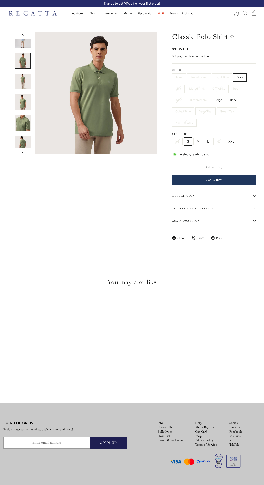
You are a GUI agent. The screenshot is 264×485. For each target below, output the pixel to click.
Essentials (144, 13)
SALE (160, 13)
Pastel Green (198, 77)
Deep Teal (205, 111)
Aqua (179, 77)
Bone (233, 100)
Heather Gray (184, 122)
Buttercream (198, 100)
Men (127, 13)
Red (235, 88)
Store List (164, 436)
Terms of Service (206, 444)
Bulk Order (165, 431)
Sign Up (108, 443)
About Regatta (204, 427)
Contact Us (165, 427)
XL (218, 141)
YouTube (235, 436)
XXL (231, 141)
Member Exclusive (181, 13)
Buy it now (214, 179)
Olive (240, 77)
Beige (218, 100)
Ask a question (186, 220)
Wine (178, 100)
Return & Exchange (170, 440)
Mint (178, 88)
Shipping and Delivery (192, 208)
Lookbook (77, 13)
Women (110, 13)
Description (183, 195)
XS (177, 141)
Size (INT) (181, 134)
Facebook (235, 431)
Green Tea (227, 111)
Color (178, 70)
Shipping (177, 56)
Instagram (235, 427)
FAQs (198, 436)
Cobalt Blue (183, 111)
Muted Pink (197, 88)
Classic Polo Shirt (31, 374)
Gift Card (201, 431)
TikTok (234, 444)
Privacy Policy (204, 440)
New (93, 13)
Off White (218, 88)
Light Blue (222, 77)
